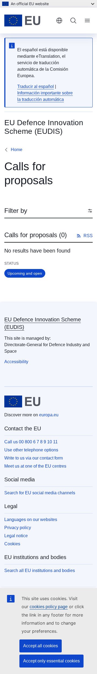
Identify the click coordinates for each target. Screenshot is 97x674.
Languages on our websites (30, 519)
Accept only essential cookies (51, 661)
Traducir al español (35, 86)
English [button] (59, 20)
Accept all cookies (40, 646)
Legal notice (16, 535)
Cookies (12, 544)
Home (16, 149)
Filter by (15, 210)
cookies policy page (49, 606)
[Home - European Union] (28, 20)
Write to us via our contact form (33, 458)
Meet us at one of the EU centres (35, 466)
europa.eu (48, 415)
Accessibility (16, 361)
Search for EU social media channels (39, 493)
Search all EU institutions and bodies (39, 570)
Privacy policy (17, 527)
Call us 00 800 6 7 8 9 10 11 (31, 442)
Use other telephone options (31, 450)
